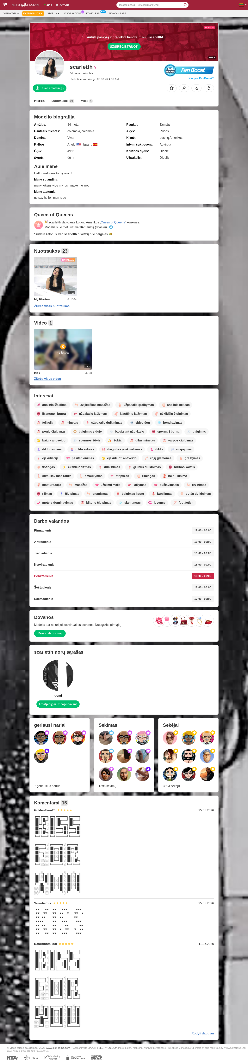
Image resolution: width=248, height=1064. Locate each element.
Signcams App (117, 13)
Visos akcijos (72, 13)
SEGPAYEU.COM (108, 1048)
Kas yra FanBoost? (201, 78)
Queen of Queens (113, 222)
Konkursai (93, 13)
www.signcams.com (58, 1047)
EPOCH (92, 1048)
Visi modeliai (11, 13)
